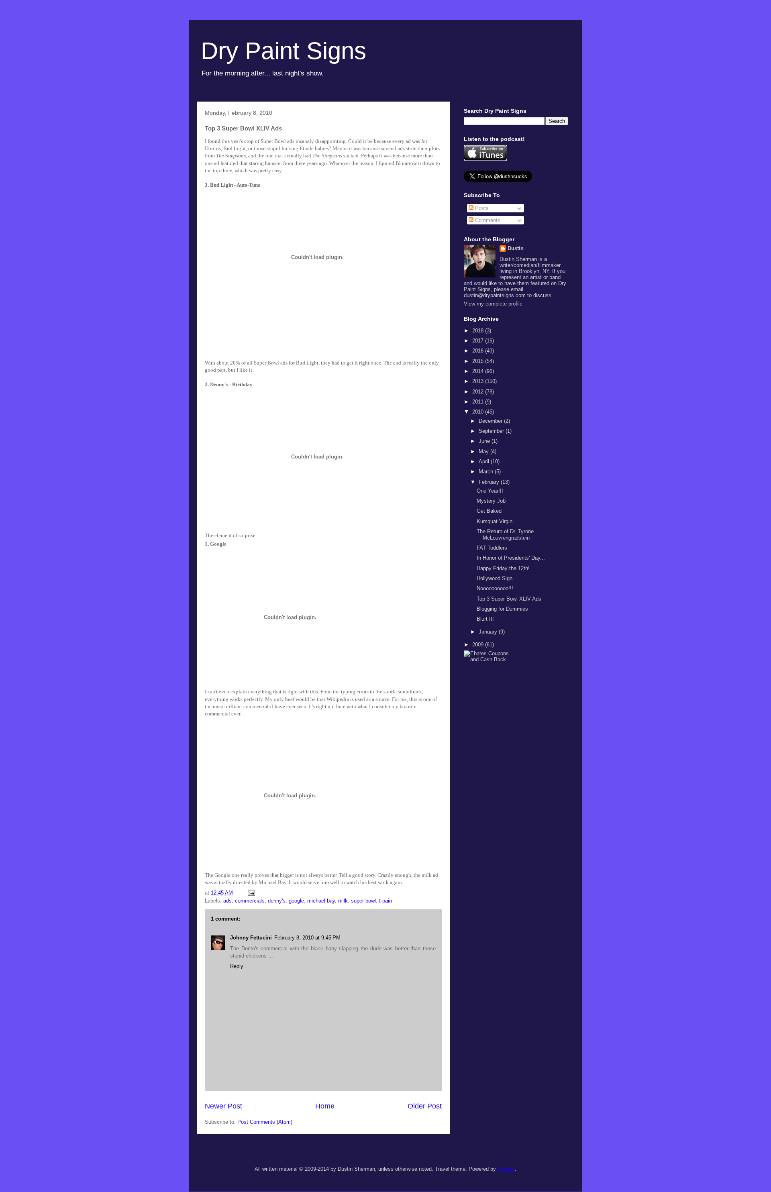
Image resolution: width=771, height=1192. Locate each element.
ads (227, 901)
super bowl (363, 901)
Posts (481, 208)
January (489, 632)
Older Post (425, 1106)
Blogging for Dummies (502, 609)
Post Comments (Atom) (264, 1122)
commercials (250, 901)
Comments (486, 220)
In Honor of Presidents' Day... (511, 558)
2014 (478, 371)
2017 (478, 341)
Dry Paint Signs (283, 50)
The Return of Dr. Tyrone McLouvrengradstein (505, 534)
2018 (478, 331)
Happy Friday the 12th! (503, 568)
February (490, 482)
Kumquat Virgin (494, 521)
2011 (478, 402)
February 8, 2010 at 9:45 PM (307, 938)
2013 (478, 381)
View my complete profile (493, 304)
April (485, 461)
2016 (478, 351)
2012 (478, 392)
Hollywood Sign (494, 578)
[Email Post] (251, 893)
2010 (478, 412)
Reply (236, 966)
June (485, 441)
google (296, 901)
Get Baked (489, 511)
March (487, 472)
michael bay (321, 901)
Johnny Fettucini (251, 938)
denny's (277, 901)
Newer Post (223, 1106)
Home (325, 1106)
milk (343, 901)
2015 (478, 361)
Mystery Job (491, 501)
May (484, 451)
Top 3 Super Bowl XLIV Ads (509, 599)
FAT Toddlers (492, 548)
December (491, 421)
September (492, 431)
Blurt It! (485, 619)
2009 (478, 645)
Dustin (516, 248)
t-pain (385, 901)
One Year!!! (490, 491)
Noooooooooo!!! (495, 588)
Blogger (506, 1169)
